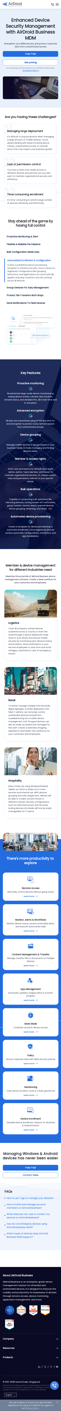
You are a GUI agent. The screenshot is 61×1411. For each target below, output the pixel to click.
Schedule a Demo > (31, 70)
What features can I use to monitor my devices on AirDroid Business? (28, 1215)
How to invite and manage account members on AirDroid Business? (26, 1206)
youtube (57, 1367)
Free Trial (30, 53)
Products (8, 1357)
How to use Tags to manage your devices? (30, 1198)
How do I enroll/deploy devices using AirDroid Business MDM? (27, 1225)
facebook (51, 1367)
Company (8, 1338)
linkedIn (39, 1367)
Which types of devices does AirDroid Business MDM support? (27, 1235)
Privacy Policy (32, 1408)
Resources (8, 1348)
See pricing (30, 62)
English (9, 1395)
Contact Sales (30, 1175)
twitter (45, 1367)
